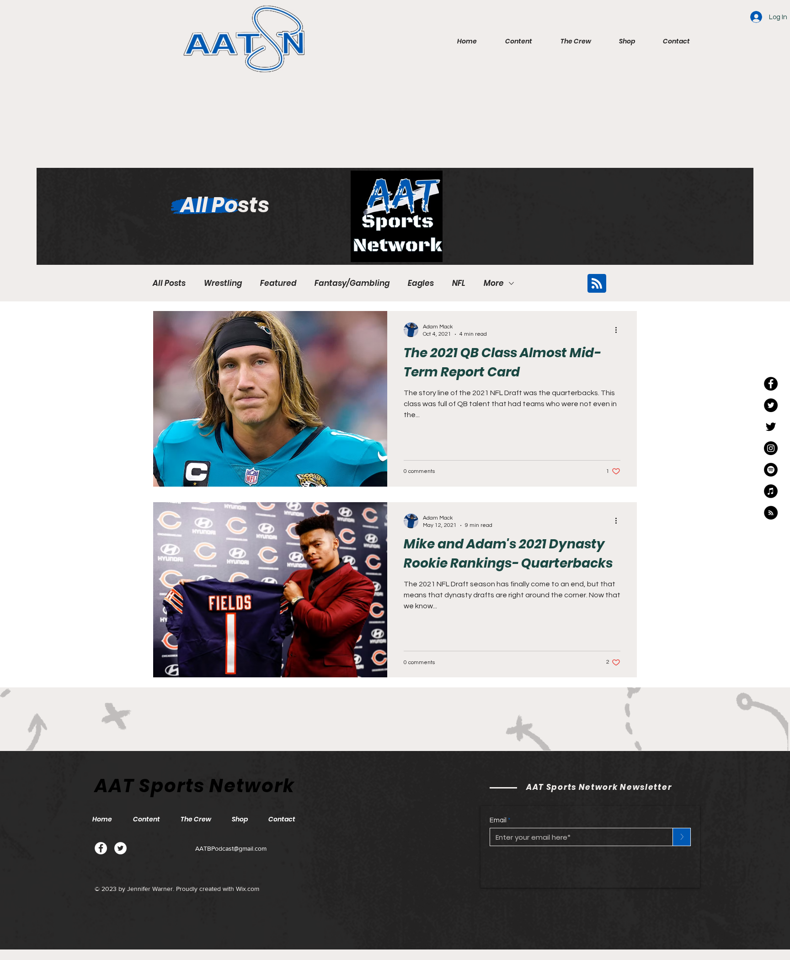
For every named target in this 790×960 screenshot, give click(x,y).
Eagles (421, 283)
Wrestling (223, 283)
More (494, 283)
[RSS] (771, 513)
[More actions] (619, 329)
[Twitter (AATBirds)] (771, 427)
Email (498, 820)
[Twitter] (120, 848)
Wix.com (247, 888)
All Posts (169, 283)
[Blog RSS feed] (596, 284)
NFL (458, 283)
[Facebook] (101, 848)
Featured (278, 283)
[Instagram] (771, 448)
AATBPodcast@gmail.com (231, 848)
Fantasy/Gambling (352, 283)
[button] (511, 41)
